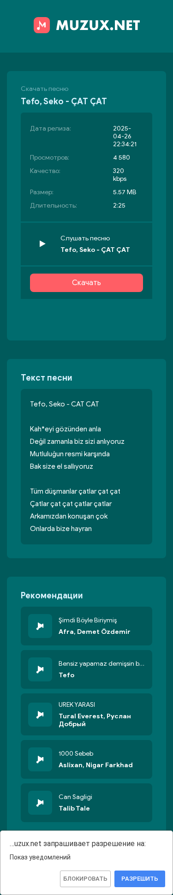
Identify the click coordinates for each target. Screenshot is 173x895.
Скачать (86, 282)
